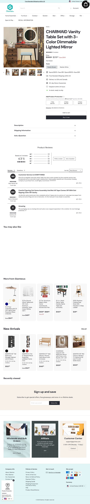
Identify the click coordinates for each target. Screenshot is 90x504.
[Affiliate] (45, 430)
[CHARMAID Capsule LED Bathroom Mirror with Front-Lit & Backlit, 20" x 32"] (62, 351)
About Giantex (9, 472)
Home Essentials (10, 16)
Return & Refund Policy (33, 477)
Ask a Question (70, 159)
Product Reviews (45, 147)
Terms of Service (31, 475)
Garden (45, 16)
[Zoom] (24, 47)
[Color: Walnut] (74, 350)
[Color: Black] (6, 350)
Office (62, 16)
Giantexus (20, 278)
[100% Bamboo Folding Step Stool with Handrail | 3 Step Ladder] (78, 299)
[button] (40, 154)
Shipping (48, 108)
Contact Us (8, 479)
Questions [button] (20, 170)
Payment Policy (30, 479)
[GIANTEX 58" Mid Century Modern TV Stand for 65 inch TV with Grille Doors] (78, 351)
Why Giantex (9, 475)
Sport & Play (9, 20)
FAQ (27, 488)
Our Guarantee (10, 477)
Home (47, 27)
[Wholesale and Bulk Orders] (16, 430)
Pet (81, 16)
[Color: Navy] (6, 304)
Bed (54, 16)
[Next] (43, 72)
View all (83, 329)
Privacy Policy (30, 472)
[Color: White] (10, 350)
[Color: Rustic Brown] (27, 350)
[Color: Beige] (10, 300)
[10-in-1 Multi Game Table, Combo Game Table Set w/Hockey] (62, 299)
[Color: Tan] (13, 300)
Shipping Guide (30, 481)
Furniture (24, 16)
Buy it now (66, 117)
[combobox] (40, 8)
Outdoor (35, 16)
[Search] (59, 8)
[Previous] (5, 72)
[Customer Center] (73, 430)
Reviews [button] (10, 170)
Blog (6, 481)
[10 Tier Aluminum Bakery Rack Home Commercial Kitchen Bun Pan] (45, 300)
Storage (72, 16)
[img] (13, 181)
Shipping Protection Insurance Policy (32, 484)
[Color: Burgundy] (6, 300)
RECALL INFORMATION (25, 20)
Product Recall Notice (32, 490)
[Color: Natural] (40, 350)
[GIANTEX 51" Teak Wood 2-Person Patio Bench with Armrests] (45, 351)
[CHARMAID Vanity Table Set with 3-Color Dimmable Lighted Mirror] (10, 251)
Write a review (58, 159)
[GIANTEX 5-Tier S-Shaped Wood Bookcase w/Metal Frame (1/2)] (28, 352)
